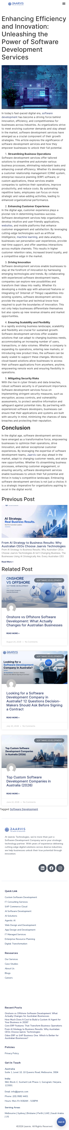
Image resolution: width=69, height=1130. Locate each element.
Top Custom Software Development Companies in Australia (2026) (28, 781)
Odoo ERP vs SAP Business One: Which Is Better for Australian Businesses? (32, 1037)
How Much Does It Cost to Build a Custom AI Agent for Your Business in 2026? (33, 1021)
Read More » (7, 562)
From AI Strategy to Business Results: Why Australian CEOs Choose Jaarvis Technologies (34, 544)
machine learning (27, 237)
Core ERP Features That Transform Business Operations (33, 1025)
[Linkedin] (43, 868)
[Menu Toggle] (63, 3)
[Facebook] (51, 868)
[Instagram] (60, 868)
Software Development (24, 809)
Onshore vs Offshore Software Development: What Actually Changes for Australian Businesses (34, 621)
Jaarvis (31, 454)
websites (7, 225)
